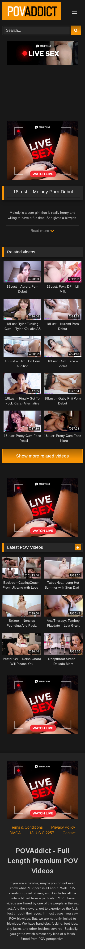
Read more (40, 231)
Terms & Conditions (26, 827)
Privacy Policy (63, 827)
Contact (69, 833)
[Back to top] (70, 935)
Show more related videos (42, 456)
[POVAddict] (34, 12)
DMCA (15, 833)
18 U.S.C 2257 (41, 833)
